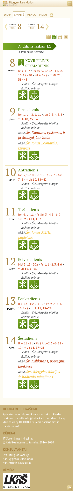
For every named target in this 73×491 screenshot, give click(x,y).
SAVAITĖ (19, 14)
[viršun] (69, 487)
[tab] (48, 36)
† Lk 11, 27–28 (34, 348)
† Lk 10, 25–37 (28, 119)
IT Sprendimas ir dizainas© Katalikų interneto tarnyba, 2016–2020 (28, 440)
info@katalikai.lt (35, 418)
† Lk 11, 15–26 (41, 308)
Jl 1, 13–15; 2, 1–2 (30, 304)
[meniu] (69, 3)
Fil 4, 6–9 (41, 75)
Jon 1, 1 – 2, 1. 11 (29, 114)
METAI (43, 14)
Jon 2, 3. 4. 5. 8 (53, 114)
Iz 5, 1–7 (24, 71)
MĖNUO (31, 14)
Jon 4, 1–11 (26, 214)
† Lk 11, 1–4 (32, 219)
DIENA (7, 14)
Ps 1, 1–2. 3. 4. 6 (51, 264)
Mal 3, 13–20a (28, 264)
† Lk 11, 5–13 (27, 269)
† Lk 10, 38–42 (36, 179)
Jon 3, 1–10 (26, 175)
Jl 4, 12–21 (25, 343)
